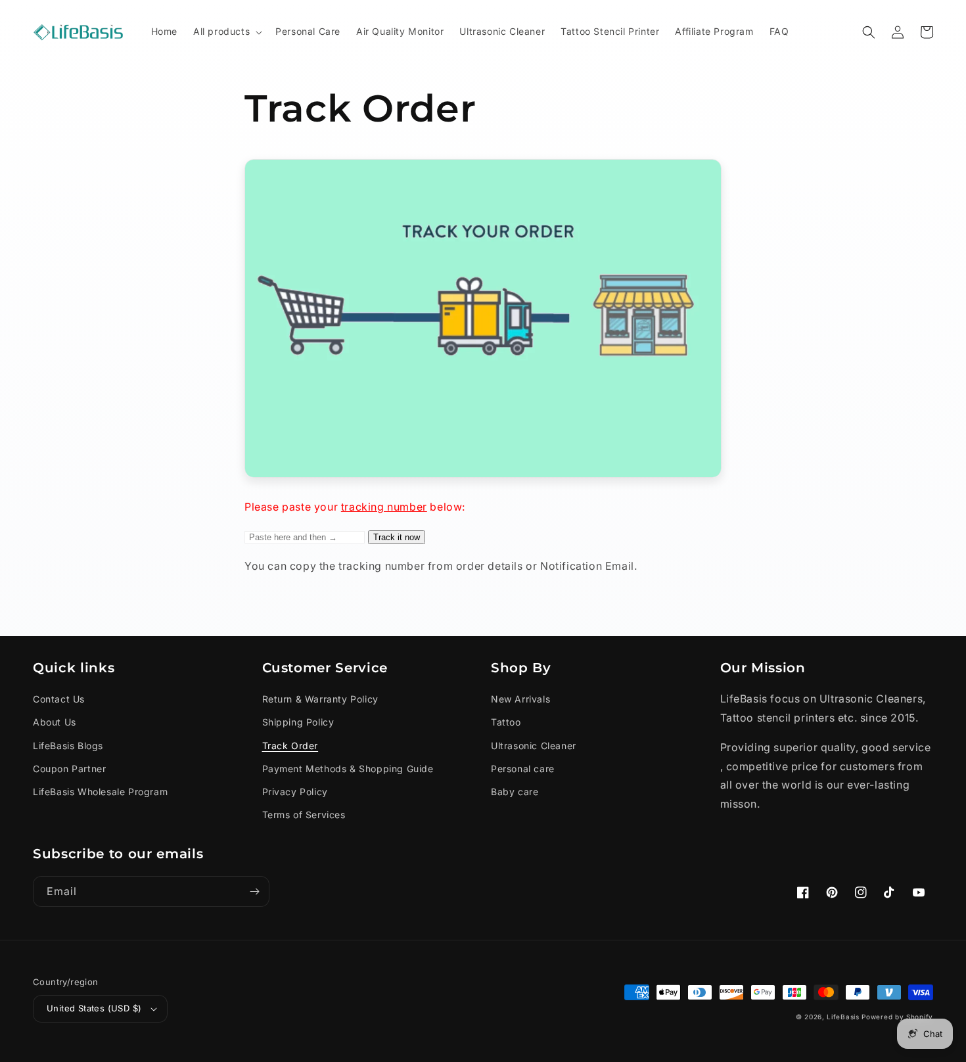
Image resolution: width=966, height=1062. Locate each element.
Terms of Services (304, 814)
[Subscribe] (254, 891)
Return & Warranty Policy (320, 698)
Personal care (523, 768)
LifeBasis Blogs (68, 745)
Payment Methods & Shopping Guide (348, 768)
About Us (54, 721)
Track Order (290, 745)
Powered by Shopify (897, 1017)
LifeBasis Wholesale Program (100, 791)
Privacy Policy (295, 791)
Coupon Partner (69, 768)
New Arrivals (520, 698)
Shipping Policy (298, 721)
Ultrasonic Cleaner (533, 745)
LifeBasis (843, 1017)
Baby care (514, 791)
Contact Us (59, 698)
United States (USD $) (94, 1008)
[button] (226, 31)
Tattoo (506, 721)
